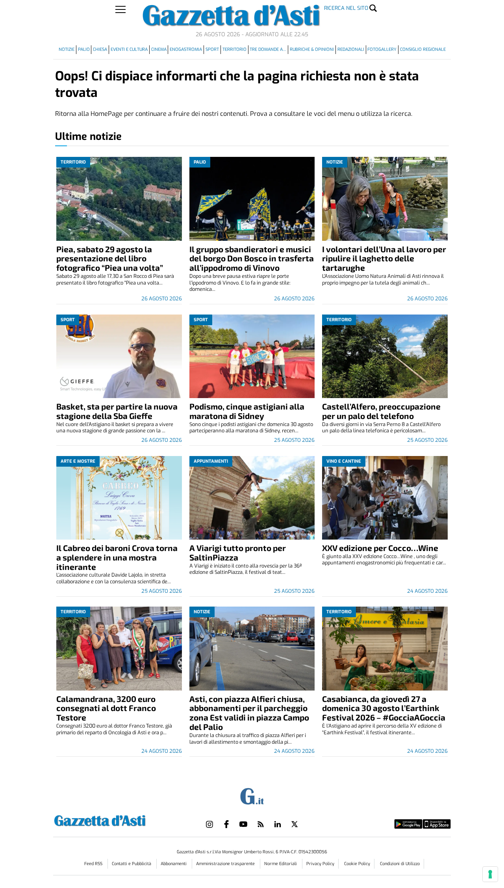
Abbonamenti (174, 864)
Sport (212, 49)
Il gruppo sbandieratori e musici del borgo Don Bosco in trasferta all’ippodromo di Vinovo (251, 258)
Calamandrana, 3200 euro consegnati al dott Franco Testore (106, 708)
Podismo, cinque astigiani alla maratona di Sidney (246, 411)
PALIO (84, 49)
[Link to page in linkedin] (277, 824)
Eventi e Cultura (129, 49)
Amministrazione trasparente (226, 864)
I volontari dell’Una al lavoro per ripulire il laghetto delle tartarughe (384, 258)
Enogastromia (186, 49)
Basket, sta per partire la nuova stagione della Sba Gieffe (117, 411)
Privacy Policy (320, 864)
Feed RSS (94, 864)
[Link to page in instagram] (209, 824)
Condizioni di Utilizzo (400, 864)
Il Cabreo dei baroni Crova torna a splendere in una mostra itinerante (117, 557)
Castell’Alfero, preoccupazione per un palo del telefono (381, 411)
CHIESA (100, 49)
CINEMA (159, 49)
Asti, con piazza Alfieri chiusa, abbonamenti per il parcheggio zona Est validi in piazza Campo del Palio (249, 713)
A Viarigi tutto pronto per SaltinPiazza (237, 552)
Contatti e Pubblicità (132, 864)
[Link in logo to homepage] (119, 820)
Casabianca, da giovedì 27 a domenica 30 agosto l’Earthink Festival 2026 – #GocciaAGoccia (383, 708)
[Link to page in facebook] (226, 824)
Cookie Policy (357, 864)
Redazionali (350, 49)
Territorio (234, 49)
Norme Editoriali (281, 864)
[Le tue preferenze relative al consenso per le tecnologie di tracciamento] (490, 874)
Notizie (66, 49)
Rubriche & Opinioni (312, 49)
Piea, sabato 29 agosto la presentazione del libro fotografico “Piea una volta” (109, 258)
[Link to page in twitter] (294, 824)
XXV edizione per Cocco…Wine (380, 548)
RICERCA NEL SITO (346, 8)
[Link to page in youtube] (243, 824)
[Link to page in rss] (261, 824)
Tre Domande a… (268, 49)
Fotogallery (382, 49)
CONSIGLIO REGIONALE (423, 49)
